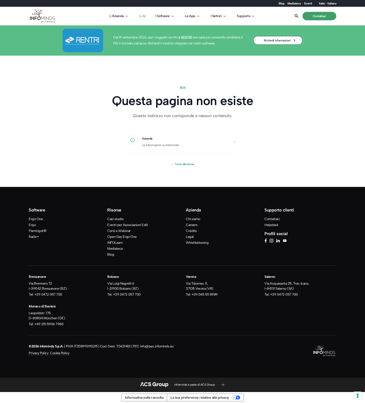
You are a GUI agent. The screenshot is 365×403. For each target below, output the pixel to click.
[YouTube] (285, 241)
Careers (191, 225)
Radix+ (34, 237)
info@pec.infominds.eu (157, 346)
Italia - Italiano (327, 3)
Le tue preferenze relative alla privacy (199, 397)
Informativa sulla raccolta (144, 397)
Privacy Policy (38, 353)
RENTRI (186, 37)
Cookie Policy (59, 353)
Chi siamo (193, 219)
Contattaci (272, 219)
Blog (281, 3)
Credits (191, 231)
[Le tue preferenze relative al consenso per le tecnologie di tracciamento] (358, 396)
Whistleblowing (197, 243)
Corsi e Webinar (119, 231)
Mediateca (294, 3)
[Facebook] (265, 241)
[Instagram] (271, 241)
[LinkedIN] (278, 241)
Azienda (147, 138)
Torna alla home (182, 164)
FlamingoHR (37, 231)
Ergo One (36, 219)
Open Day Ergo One (122, 237)
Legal (190, 237)
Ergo (32, 225)
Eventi (308, 3)
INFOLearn (115, 243)
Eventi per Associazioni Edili (127, 225)
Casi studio (115, 219)
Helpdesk (271, 225)
